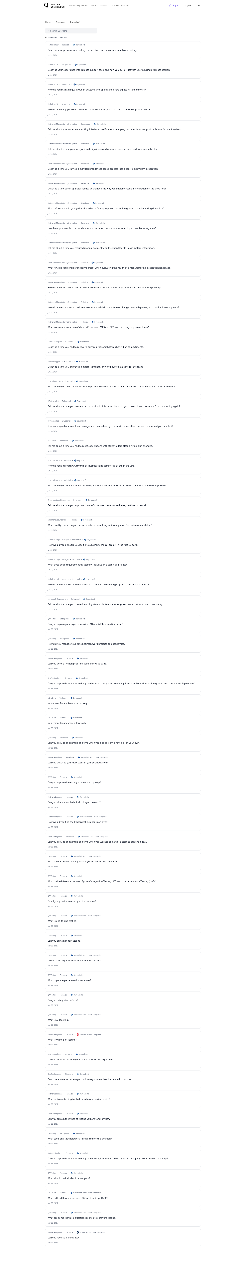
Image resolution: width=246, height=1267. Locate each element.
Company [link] (60, 22)
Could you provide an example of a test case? (72, 901)
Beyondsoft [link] (75, 22)
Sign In (188, 5)
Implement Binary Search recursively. (68, 703)
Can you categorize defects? (63, 1000)
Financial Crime (54, 460)
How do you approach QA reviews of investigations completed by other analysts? (91, 465)
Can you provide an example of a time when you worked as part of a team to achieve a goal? (97, 841)
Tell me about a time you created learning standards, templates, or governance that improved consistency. (105, 604)
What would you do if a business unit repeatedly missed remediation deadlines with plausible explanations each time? (111, 386)
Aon (81, 1034)
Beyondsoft (80, 45)
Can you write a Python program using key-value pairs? (77, 663)
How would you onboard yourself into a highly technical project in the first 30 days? (93, 544)
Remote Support (54, 361)
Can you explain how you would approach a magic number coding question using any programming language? (108, 1158)
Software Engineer (55, 658)
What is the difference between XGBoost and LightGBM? (78, 1198)
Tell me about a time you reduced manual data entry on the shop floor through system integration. (101, 248)
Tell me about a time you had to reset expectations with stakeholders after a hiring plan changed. (100, 445)
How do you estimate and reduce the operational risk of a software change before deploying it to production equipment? (113, 307)
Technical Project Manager (58, 540)
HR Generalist (53, 401)
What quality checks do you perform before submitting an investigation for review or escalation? (100, 525)
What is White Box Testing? (62, 1039)
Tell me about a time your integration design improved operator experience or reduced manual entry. (102, 149)
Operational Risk (54, 381)
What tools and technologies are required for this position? (80, 1138)
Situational (85, 203)
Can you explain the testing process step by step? (74, 782)
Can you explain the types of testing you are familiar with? (79, 1118)
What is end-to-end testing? (62, 920)
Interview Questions (78, 5)
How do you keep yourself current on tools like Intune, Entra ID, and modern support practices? (99, 109)
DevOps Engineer (54, 678)
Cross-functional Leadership (59, 500)
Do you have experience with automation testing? (74, 960)
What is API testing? (58, 1019)
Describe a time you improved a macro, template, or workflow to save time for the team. (95, 366)
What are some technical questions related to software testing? (82, 1217)
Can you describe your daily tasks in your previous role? (78, 762)
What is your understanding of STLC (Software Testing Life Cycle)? (83, 861)
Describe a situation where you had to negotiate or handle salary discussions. (90, 1079)
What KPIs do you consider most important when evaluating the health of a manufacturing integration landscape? (109, 267)
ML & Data (52, 698)
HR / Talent (52, 441)
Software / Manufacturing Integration (62, 124)
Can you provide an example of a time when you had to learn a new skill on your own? (94, 742)
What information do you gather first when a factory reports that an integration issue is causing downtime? (106, 208)
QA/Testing (52, 619)
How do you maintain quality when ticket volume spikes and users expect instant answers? (97, 89)
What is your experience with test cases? (69, 980)
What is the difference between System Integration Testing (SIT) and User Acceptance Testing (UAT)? (102, 881)
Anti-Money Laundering (57, 520)
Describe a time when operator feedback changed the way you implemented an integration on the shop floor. (107, 188)
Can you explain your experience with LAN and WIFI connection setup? (85, 624)
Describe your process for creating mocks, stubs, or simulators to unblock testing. (92, 50)
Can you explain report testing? (64, 940)
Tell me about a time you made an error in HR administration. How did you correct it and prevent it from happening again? (114, 406)
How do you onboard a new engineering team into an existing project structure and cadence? (98, 584)
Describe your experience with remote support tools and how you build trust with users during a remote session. (109, 69)
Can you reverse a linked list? (63, 1237)
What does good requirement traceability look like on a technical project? (87, 564)
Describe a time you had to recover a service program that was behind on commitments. (96, 347)
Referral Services (99, 5)
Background (66, 65)
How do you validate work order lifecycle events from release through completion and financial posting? (104, 287)
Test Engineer (53, 45)
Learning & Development (58, 599)
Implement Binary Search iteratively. (67, 723)
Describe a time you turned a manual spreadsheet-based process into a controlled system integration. (103, 168)
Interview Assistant (120, 5)
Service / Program (55, 342)
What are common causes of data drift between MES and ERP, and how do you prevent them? (98, 327)
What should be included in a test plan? (69, 1178)
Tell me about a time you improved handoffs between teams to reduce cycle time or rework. (97, 505)
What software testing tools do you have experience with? (79, 1099)
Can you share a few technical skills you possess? (74, 802)
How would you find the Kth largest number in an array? (78, 822)
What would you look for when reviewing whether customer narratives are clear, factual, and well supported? (107, 485)
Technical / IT (53, 65)
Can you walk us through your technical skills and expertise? (80, 1059)
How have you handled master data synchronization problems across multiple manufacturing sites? (102, 228)
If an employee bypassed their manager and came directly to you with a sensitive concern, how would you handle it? (110, 426)
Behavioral (65, 84)
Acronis (83, 1232)
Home (48, 22)
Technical (65, 45)
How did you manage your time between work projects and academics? (86, 643)
